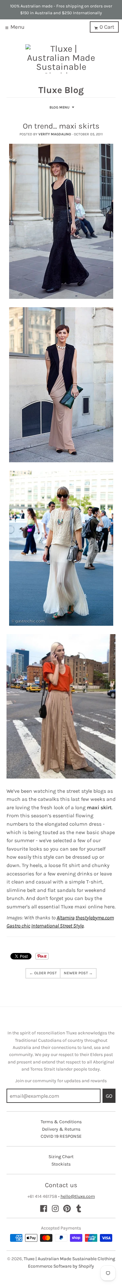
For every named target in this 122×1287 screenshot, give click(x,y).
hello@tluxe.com (78, 1196)
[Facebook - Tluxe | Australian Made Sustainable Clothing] (43, 1208)
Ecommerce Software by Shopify (61, 1266)
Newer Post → (78, 973)
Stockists (61, 1164)
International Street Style (57, 926)
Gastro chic (18, 926)
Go (109, 1096)
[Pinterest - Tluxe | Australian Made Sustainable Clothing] (67, 1208)
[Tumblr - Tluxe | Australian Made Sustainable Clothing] (79, 1208)
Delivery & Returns (61, 1129)
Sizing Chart (61, 1156)
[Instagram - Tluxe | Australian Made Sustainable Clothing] (55, 1208)
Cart (107, 27)
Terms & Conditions (61, 1122)
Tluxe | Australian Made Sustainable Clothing (69, 1258)
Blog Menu (59, 107)
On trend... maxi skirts (61, 126)
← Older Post (43, 973)
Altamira (66, 918)
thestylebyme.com (94, 918)
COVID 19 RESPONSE (61, 1136)
